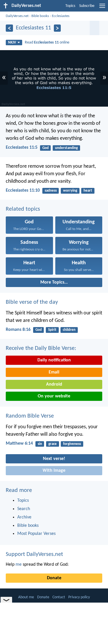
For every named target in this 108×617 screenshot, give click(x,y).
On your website (54, 396)
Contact (58, 597)
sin (40, 444)
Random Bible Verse (30, 416)
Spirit (52, 330)
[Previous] (9, 28)
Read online (47, 42)
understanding (66, 148)
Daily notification (54, 360)
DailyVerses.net (17, 16)
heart (88, 191)
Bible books (40, 16)
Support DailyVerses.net (34, 554)
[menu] (102, 8)
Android (54, 384)
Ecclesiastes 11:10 (23, 190)
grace (52, 444)
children (69, 330)
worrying (70, 191)
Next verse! (54, 458)
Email (54, 372)
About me (26, 597)
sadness (51, 191)
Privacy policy (79, 597)
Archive (24, 517)
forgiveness (72, 444)
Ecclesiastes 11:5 (21, 147)
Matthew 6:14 (19, 443)
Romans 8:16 (18, 329)
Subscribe (86, 6)
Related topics (23, 209)
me (19, 564)
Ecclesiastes (60, 16)
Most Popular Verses (36, 533)
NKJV (12, 42)
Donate (54, 578)
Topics (70, 6)
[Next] (57, 28)
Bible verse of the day (32, 302)
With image (54, 470)
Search (23, 509)
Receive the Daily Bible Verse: (41, 348)
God (45, 148)
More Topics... (54, 282)
